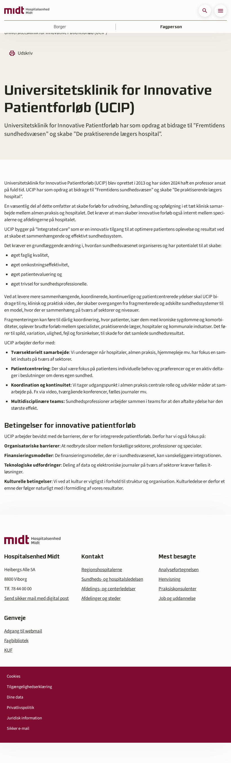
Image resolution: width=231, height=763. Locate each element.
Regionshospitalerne (101, 569)
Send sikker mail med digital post (36, 598)
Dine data (15, 697)
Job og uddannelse (177, 598)
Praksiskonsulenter (177, 588)
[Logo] (26, 11)
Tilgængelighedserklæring (29, 687)
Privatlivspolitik (20, 708)
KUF (8, 650)
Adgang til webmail (23, 631)
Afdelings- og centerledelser (108, 588)
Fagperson (171, 26)
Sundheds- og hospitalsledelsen (112, 579)
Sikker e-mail (18, 728)
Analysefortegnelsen (179, 569)
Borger (60, 26)
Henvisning (170, 579)
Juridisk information (24, 718)
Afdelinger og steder (101, 598)
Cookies (13, 676)
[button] (205, 11)
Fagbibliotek (16, 640)
